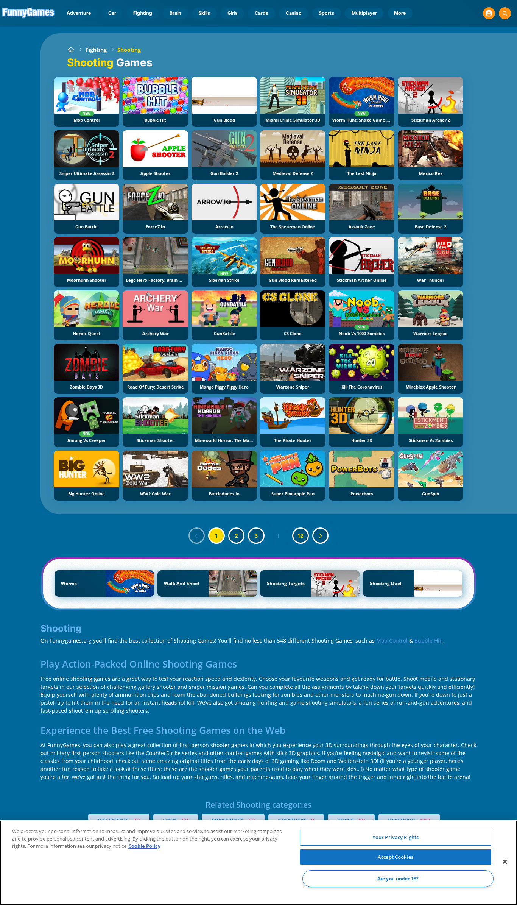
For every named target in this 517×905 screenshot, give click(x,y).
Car (112, 13)
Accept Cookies (395, 857)
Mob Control (392, 640)
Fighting (142, 13)
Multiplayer (364, 13)
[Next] (320, 535)
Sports (326, 13)
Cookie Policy (144, 846)
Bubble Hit (427, 640)
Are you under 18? (398, 878)
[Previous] (196, 535)
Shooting (129, 49)
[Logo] (28, 13)
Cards (261, 13)
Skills (204, 13)
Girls (232, 13)
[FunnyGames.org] (71, 50)
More (400, 13)
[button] (489, 13)
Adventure (79, 13)
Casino (294, 13)
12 (300, 535)
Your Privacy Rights (395, 837)
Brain (175, 13)
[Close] (505, 862)
